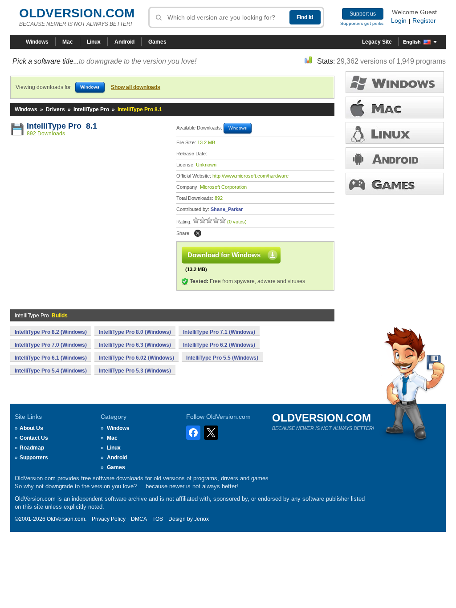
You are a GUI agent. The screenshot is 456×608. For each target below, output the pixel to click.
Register (424, 20)
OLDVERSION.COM (76, 13)
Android (124, 42)
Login (399, 20)
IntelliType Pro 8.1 (62, 126)
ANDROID (395, 158)
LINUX (395, 133)
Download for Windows (224, 255)
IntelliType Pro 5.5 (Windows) (222, 358)
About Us (31, 428)
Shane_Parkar (227, 209)
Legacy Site (377, 42)
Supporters (34, 457)
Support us (363, 14)
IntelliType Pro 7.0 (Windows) (51, 345)
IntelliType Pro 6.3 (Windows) (135, 345)
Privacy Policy (109, 519)
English (412, 42)
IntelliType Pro (91, 109)
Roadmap (32, 448)
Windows (37, 42)
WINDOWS (395, 82)
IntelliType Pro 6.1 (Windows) (51, 358)
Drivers (55, 109)
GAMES (395, 184)
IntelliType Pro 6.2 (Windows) (219, 345)
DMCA (139, 519)
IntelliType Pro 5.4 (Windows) (51, 371)
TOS (157, 519)
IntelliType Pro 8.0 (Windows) (135, 332)
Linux (94, 42)
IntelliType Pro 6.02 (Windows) (136, 358)
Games (157, 42)
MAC (395, 107)
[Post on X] (197, 233)
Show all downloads (135, 87)
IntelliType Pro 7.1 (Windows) (219, 332)
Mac (67, 42)
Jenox (201, 519)
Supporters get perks (361, 23)
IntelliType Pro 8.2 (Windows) (51, 332)
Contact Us (34, 438)
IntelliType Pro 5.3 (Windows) (135, 371)
